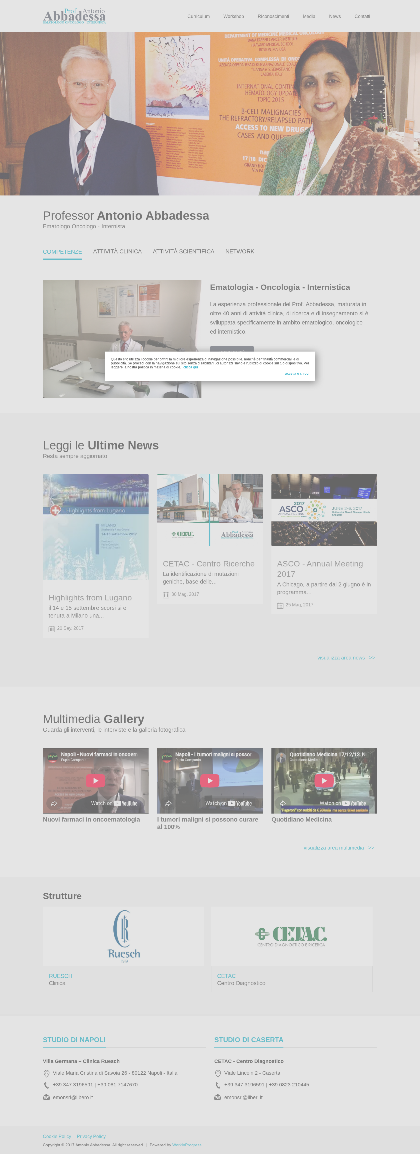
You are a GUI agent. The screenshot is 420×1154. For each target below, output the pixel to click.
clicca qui (190, 367)
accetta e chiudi (297, 374)
